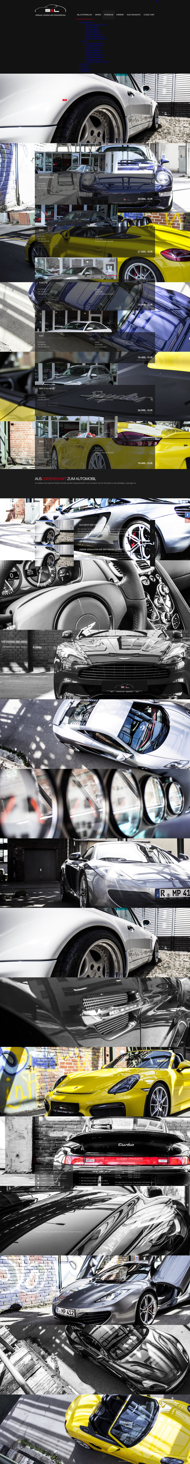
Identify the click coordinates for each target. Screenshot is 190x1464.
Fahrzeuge (108, 14)
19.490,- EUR (145, 463)
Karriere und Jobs (92, 29)
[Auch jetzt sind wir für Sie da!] (54, 531)
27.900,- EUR (145, 251)
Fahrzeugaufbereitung (94, 57)
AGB (117, 1200)
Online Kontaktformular (95, 36)
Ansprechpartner (92, 27)
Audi (41, 335)
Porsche (43, 282)
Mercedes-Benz (46, 177)
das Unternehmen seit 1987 (96, 24)
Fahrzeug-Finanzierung (94, 45)
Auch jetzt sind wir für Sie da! (93, 524)
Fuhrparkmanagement (94, 50)
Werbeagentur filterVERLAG (91, 1232)
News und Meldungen (94, 34)
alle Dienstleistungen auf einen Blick (94, 1180)
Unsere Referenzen (93, 31)
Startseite (39, 1200)
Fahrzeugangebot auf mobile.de (93, 1186)
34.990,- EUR (145, 410)
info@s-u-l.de (55, 1183)
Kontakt (75, 1200)
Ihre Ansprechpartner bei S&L (92, 1178)
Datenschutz (96, 1200)
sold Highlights (133, 14)
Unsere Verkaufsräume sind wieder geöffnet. (101, 549)
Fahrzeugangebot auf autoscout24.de (95, 1183)
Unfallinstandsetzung (94, 59)
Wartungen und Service (94, 54)
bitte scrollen (124, 1455)
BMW (41, 230)
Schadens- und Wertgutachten (97, 61)
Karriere (120, 14)
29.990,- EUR (145, 304)
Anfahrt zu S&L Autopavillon (96, 38)
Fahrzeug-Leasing (92, 47)
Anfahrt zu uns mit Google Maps (51, 1171)
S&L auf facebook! (57, 1187)
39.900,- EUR (145, 199)
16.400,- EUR (145, 357)
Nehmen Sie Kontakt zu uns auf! (54, 1168)
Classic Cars (149, 14)
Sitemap (124, 1200)
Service (98, 14)
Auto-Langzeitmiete (93, 52)
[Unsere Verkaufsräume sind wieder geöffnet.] (54, 555)
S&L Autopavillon (84, 14)
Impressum (108, 1200)
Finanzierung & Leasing (94, 43)
